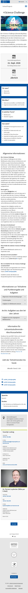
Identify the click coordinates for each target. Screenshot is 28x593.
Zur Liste (14, 524)
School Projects (7, 6)
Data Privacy (18, 586)
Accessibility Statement (11, 588)
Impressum (10, 586)
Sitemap (20, 588)
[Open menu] (26, 6)
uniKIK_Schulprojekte (10, 379)
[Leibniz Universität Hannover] (5, 1)
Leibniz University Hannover (16, 583)
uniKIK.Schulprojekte (10, 382)
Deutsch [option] (22, 1)
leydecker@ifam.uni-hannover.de (11, 505)
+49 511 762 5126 (7, 496)
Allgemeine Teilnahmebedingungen (12, 297)
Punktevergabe (7, 300)
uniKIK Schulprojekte (11, 271)
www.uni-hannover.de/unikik (10, 464)
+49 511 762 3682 (7, 437)
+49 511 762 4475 (7, 501)
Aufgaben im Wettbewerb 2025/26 (12, 304)
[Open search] (26, 2)
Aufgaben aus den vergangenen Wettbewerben (11, 318)
